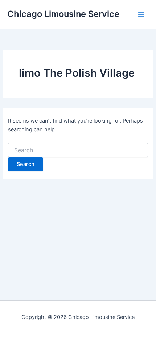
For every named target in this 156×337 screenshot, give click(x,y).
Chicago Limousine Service (63, 14)
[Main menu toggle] (141, 14)
